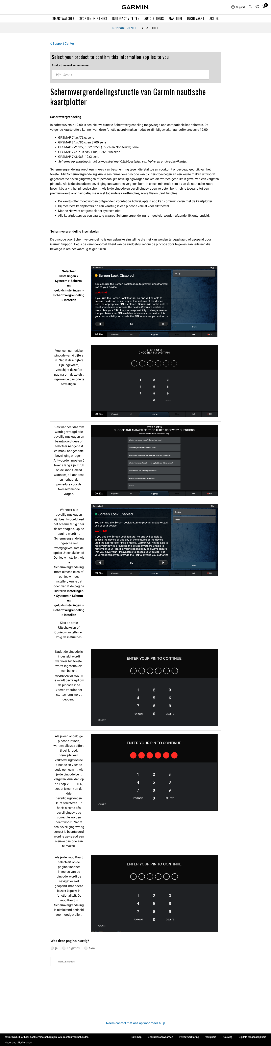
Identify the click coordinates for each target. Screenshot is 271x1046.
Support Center (125, 27)
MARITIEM (175, 18)
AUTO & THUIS (154, 18)
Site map (136, 1036)
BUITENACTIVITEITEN (125, 18)
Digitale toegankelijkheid (252, 1036)
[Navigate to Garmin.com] (135, 7)
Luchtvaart (195, 18)
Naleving (227, 1036)
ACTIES (214, 18)
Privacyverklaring (189, 1036)
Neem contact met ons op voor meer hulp (135, 1023)
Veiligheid (210, 1036)
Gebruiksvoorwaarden (160, 1036)
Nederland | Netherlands (18, 1042)
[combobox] (130, 75)
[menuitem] (238, 7)
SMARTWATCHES (63, 18)
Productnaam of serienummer (70, 65)
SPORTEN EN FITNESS (93, 18)
